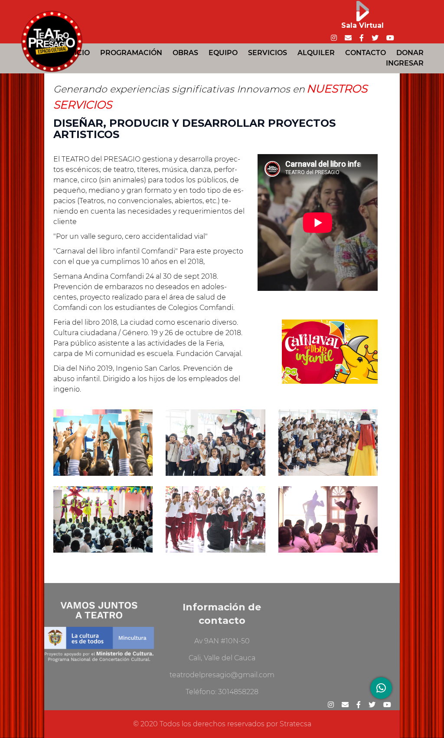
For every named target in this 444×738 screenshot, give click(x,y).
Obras (185, 53)
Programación (131, 53)
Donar (410, 53)
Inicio (78, 53)
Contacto (365, 53)
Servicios (267, 53)
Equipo (223, 53)
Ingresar (405, 63)
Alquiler (316, 53)
